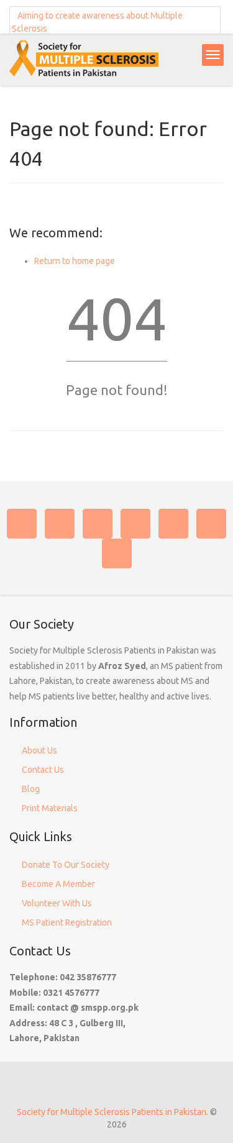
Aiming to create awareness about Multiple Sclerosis (97, 22)
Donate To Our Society (65, 865)
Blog (31, 789)
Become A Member (58, 884)
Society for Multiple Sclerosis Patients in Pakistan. (112, 1112)
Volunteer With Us (57, 903)
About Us (39, 750)
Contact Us (43, 770)
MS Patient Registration (67, 922)
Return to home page (74, 261)
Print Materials (50, 808)
